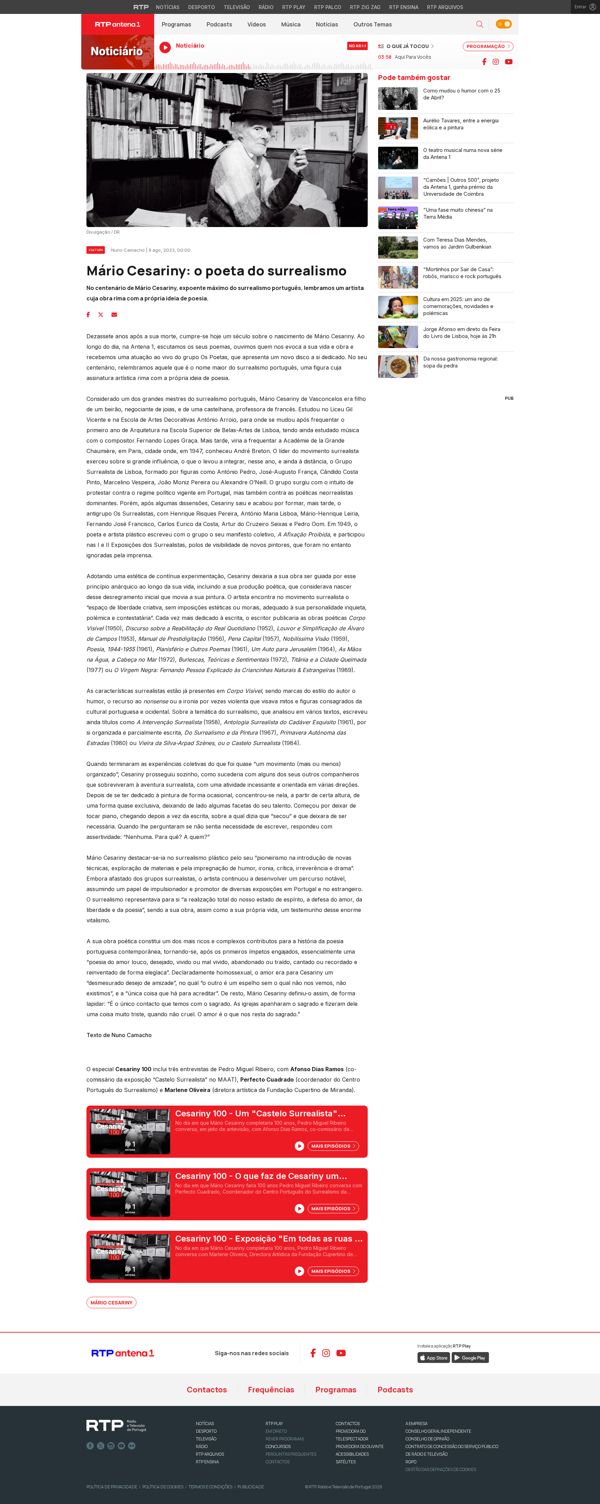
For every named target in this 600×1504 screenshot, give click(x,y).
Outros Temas (372, 24)
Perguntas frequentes (291, 1454)
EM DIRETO (276, 1431)
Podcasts (219, 24)
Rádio (266, 7)
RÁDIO (202, 1446)
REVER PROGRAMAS (285, 1439)
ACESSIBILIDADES (352, 1454)
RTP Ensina (403, 7)
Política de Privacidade (111, 1487)
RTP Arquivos (445, 7)
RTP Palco (327, 7)
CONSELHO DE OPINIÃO (427, 1439)
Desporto (201, 7)
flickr (132, 1446)
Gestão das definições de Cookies (441, 1469)
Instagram (111, 1446)
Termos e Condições (210, 1487)
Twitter (101, 1446)
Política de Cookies (162, 1487)
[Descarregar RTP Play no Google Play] (470, 1357)
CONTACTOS (348, 1423)
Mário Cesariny (111, 1302)
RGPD (411, 1462)
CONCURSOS (278, 1446)
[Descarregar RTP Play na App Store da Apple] (433, 1357)
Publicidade (251, 1487)
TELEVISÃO (206, 1439)
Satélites (346, 1462)
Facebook (90, 1446)
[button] (479, 24)
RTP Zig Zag (365, 7)
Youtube (121, 1446)
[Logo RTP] (116, 1426)
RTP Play (294, 7)
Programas (176, 24)
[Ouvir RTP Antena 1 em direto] (117, 52)
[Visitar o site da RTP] (141, 7)
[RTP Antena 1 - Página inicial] (117, 24)
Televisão (237, 7)
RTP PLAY (274, 1423)
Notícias (168, 7)
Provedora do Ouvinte (360, 1446)
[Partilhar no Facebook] (88, 314)
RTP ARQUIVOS (210, 1454)
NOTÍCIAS (205, 1423)
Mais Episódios (331, 1146)
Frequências (271, 1389)
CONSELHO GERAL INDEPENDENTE (438, 1431)
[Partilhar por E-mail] (114, 314)
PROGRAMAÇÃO (486, 46)
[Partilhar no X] (100, 314)
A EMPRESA (416, 1423)
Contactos (207, 1389)
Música (291, 24)
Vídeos (257, 24)
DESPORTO (206, 1431)
